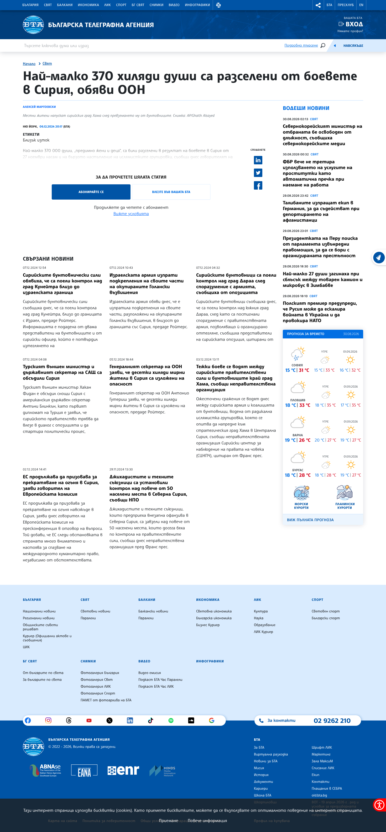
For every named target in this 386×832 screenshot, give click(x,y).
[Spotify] (173, 720)
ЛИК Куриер (263, 632)
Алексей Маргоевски (39, 107)
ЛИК (107, 5)
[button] (218, 5)
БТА (329, 5)
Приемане (168, 820)
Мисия (259, 768)
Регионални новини (39, 618)
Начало (29, 64)
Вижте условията (131, 213)
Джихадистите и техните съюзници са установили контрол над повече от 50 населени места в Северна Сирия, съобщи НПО (148, 488)
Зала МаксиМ (322, 761)
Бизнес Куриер (208, 625)
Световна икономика (214, 611)
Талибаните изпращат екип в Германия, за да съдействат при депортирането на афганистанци (321, 211)
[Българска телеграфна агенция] (33, 746)
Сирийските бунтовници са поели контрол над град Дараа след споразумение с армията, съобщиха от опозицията (236, 283)
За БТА (259, 747)
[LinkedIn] (132, 720)
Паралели (88, 618)
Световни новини (95, 611)
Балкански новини (153, 611)
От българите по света (43, 673)
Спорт (121, 5)
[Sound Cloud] (193, 720)
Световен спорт (326, 611)
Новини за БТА (266, 761)
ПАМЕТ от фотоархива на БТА (106, 700)
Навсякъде (353, 46)
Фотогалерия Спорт (98, 693)
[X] (111, 720)
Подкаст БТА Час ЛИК (156, 686)
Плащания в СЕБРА (327, 789)
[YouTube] (91, 720)
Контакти (320, 782)
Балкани (64, 5)
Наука (258, 618)
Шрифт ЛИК (322, 747)
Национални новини (39, 611)
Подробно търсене (301, 45)
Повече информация (207, 820)
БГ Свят (138, 5)
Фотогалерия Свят (97, 680)
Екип (315, 775)
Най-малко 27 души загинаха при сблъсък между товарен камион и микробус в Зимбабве (323, 279)
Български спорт (326, 618)
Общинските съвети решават (40, 627)
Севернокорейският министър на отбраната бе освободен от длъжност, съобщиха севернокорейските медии (322, 134)
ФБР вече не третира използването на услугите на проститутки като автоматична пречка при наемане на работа (317, 173)
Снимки (157, 5)
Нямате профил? (350, 31)
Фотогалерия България (100, 673)
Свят (48, 5)
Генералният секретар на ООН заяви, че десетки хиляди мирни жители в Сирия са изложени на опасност (147, 375)
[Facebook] (30, 720)
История (261, 775)
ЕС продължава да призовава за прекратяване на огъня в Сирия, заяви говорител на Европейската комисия (61, 485)
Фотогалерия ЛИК (96, 686)
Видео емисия (149, 673)
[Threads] (71, 720)
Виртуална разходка (271, 754)
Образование (264, 625)
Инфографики (197, 5)
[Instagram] (50, 720)
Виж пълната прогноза (310, 520)
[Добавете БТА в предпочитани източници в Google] (214, 720)
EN (361, 5)
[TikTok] (152, 720)
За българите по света (42, 680)
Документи (263, 782)
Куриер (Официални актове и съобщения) (47, 638)
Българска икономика (214, 618)
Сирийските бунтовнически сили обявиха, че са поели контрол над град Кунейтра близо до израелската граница (62, 283)
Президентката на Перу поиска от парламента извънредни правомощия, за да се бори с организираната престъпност (320, 246)
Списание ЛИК (323, 768)
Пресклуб (346, 5)
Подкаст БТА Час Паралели (160, 680)
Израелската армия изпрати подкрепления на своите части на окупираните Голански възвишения (146, 283)
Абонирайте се (91, 192)
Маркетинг (321, 754)
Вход (354, 24)
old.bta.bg (319, 795)
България (30, 5)
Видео (174, 5)
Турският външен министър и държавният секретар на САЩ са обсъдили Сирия (62, 372)
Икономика (88, 5)
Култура (261, 611)
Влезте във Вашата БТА (171, 192)
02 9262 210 (332, 720)
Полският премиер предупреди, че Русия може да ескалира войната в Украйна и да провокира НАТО (320, 311)
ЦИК (26, 647)
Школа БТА (262, 795)
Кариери (261, 789)
